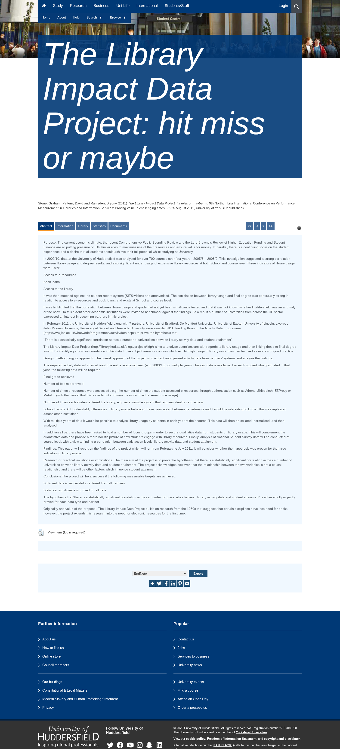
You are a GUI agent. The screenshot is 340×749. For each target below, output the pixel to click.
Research (78, 5)
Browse (116, 17)
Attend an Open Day (193, 699)
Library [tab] (83, 226)
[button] (296, 6)
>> (271, 226)
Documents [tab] (118, 226)
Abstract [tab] (46, 226)
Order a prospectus (192, 707)
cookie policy (195, 738)
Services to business (193, 656)
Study (58, 5)
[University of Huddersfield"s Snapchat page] (150, 745)
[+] (299, 228)
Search (92, 17)
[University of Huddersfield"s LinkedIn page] (159, 745)
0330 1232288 (222, 745)
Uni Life (123, 5)
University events (191, 682)
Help (76, 17)
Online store (51, 656)
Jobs (181, 648)
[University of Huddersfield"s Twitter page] (110, 745)
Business (101, 5)
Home (46, 17)
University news (190, 665)
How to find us (53, 648)
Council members (55, 665)
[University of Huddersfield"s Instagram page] (140, 745)
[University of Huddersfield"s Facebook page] (120, 745)
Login (283, 5)
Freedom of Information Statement (231, 738)
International (147, 5)
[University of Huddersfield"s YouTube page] (130, 745)
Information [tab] (65, 226)
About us (49, 639)
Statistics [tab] (99, 226)
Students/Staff (177, 5)
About (61, 17)
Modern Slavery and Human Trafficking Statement (80, 699)
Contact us (186, 639)
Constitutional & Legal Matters (64, 690)
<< (249, 226)
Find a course (188, 690)
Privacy (48, 707)
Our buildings (52, 682)
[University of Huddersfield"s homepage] (68, 736)
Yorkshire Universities (251, 732)
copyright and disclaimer (282, 738)
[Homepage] (43, 6)
